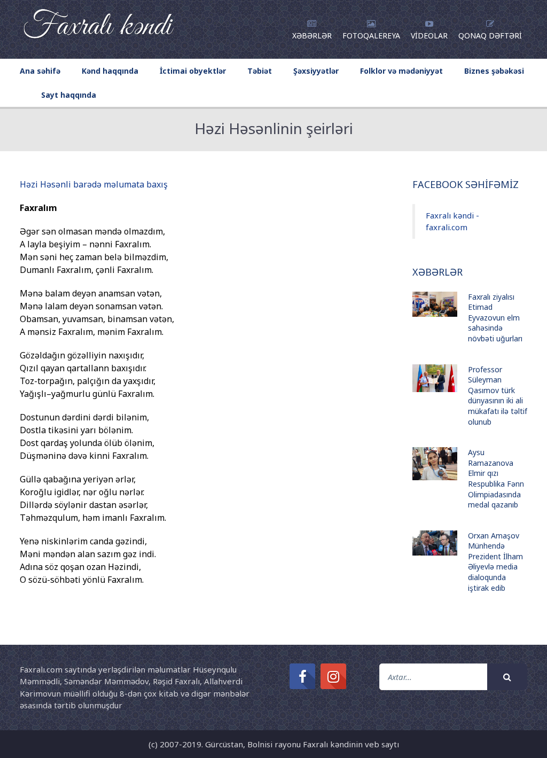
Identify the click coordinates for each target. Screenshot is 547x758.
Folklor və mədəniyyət (401, 71)
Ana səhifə (40, 71)
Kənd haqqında (110, 71)
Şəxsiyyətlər (316, 71)
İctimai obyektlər (193, 71)
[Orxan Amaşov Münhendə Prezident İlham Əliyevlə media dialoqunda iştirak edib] (434, 543)
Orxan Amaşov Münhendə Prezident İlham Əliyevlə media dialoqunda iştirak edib (495, 561)
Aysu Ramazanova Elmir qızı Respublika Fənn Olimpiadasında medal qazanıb (496, 478)
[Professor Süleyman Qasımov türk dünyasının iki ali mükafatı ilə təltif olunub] (434, 378)
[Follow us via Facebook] (302, 676)
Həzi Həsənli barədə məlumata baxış (94, 184)
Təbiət (259, 71)
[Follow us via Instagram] (333, 676)
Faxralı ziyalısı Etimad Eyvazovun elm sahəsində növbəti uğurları (495, 317)
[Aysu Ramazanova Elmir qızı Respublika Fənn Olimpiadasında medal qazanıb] (434, 463)
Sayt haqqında (68, 95)
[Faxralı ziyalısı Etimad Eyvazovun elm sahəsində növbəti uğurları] (434, 304)
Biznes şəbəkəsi (494, 71)
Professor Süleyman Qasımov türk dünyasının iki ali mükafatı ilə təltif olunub (497, 395)
